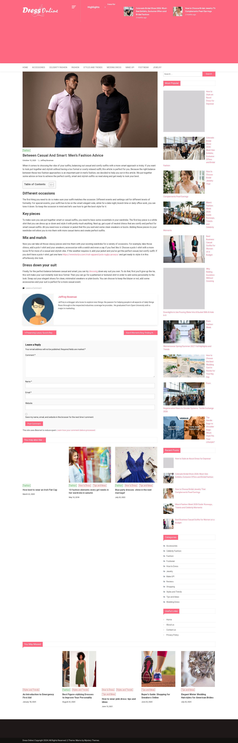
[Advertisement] (119, 42)
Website (28, 403)
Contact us (171, 630)
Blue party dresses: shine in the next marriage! (133, 491)
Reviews (170, 581)
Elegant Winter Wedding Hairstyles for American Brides (197, 696)
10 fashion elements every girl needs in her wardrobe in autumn (89, 491)
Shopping (170, 587)
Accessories (38, 67)
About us (170, 625)
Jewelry (157, 67)
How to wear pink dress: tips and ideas (119, 700)
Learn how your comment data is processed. (76, 430)
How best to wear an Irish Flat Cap (40, 490)
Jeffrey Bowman (46, 160)
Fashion (75, 67)
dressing (93, 271)
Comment (30, 355)
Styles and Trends (92, 67)
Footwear (143, 67)
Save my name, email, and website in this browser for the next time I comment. (59, 417)
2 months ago (135, 18)
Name (28, 381)
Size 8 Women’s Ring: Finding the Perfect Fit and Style (142, 333)
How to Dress (84, 485)
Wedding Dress (114, 67)
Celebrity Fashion (58, 67)
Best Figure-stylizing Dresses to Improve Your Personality (78, 696)
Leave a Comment (34, 288)
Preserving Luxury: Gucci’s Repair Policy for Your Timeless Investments (41, 333)
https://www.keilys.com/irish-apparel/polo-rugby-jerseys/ (91, 254)
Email (28, 392)
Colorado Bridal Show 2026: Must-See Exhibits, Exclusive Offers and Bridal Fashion (145, 11)
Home (25, 67)
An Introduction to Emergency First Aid (38, 696)
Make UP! (130, 67)
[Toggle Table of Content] (50, 184)
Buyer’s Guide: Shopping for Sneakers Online (155, 696)
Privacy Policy (172, 635)
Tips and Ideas (99, 485)
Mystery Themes (91, 740)
